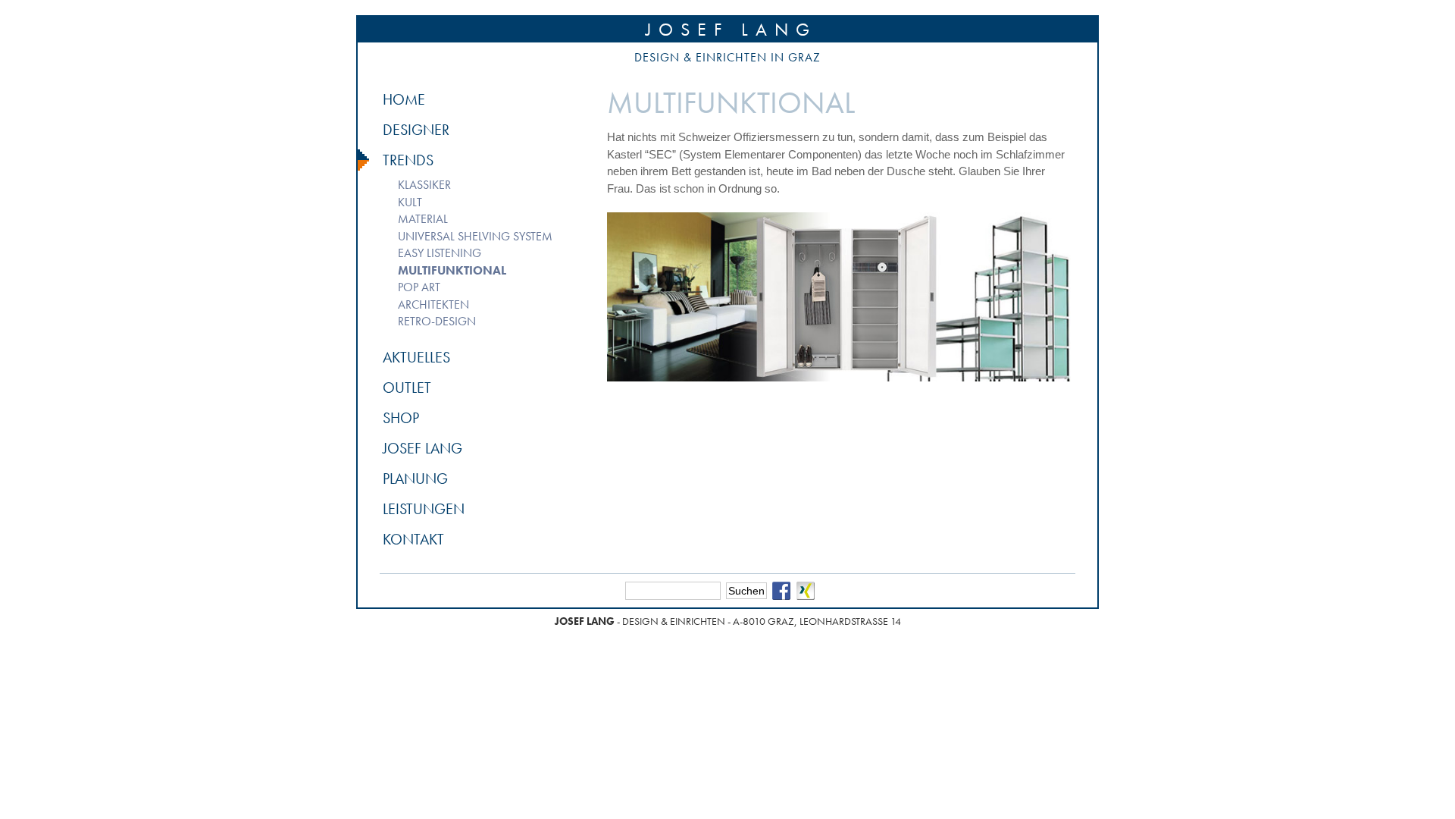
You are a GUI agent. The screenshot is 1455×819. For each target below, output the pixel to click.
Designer (416, 130)
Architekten (433, 304)
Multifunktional (452, 270)
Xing (805, 591)
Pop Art (419, 287)
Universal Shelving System (475, 236)
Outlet (407, 387)
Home (404, 99)
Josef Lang (731, 29)
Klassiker (424, 185)
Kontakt (413, 539)
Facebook (781, 591)
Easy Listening (439, 253)
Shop (401, 418)
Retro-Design (437, 321)
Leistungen (424, 509)
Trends (408, 160)
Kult (410, 202)
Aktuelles (416, 357)
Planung (415, 478)
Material (423, 219)
